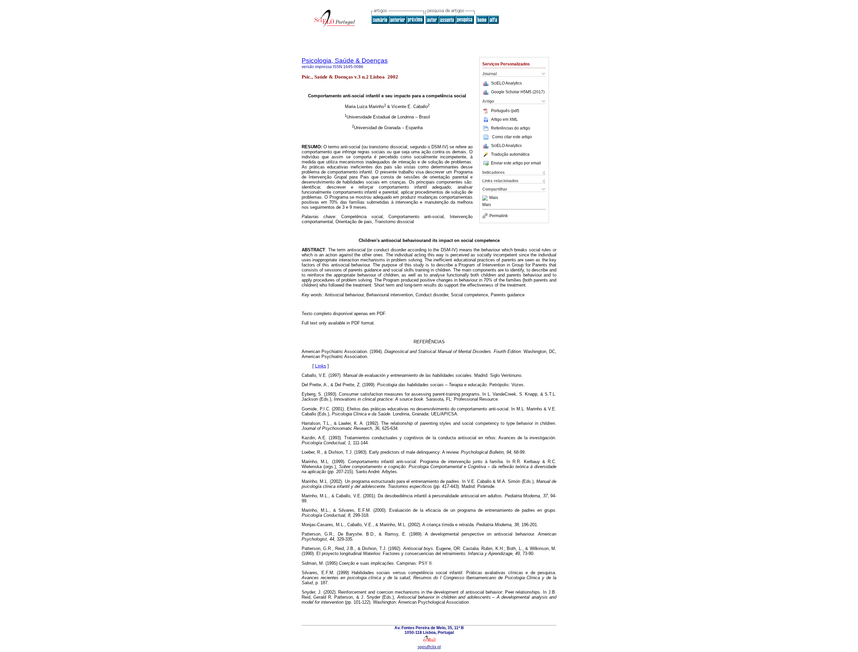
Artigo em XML (504, 119)
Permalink (498, 215)
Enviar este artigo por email (516, 163)
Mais (493, 198)
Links (320, 365)
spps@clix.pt (429, 647)
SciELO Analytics (506, 83)
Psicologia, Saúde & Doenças (345, 60)
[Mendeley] (485, 198)
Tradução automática (510, 154)
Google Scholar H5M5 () (518, 92)
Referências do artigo (510, 128)
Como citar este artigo (512, 137)
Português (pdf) (505, 110)
